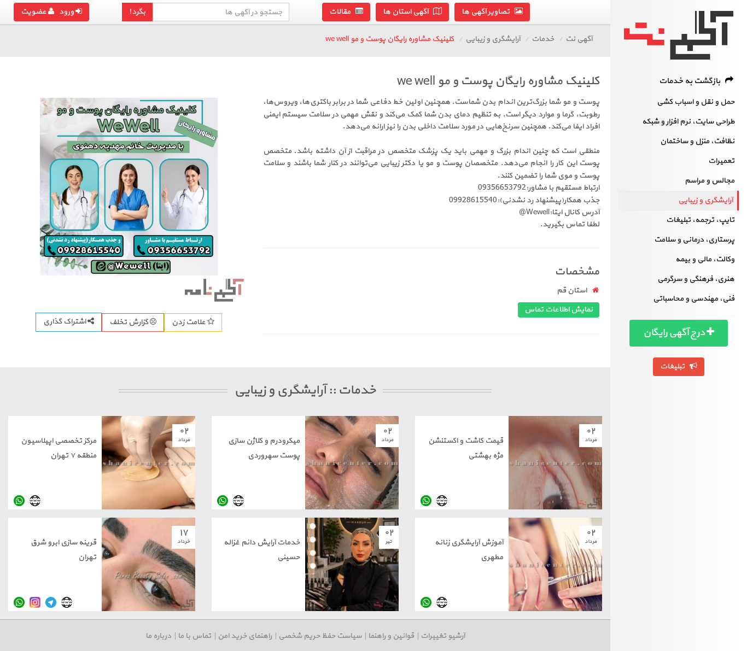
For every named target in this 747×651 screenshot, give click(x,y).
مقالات (342, 11)
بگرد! (137, 11)
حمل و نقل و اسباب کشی (695, 102)
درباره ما (158, 636)
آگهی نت (578, 39)
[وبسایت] (441, 500)
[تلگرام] (50, 602)
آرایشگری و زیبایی (705, 200)
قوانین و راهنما (391, 636)
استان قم (572, 290)
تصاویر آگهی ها (488, 11)
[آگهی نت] (678, 35)
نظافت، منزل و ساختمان (697, 141)
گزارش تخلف (129, 322)
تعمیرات (721, 161)
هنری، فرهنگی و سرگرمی (695, 279)
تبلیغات (675, 366)
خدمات (543, 39)
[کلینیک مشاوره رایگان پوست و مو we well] (129, 186)
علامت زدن (189, 322)
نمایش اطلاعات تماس (558, 309)
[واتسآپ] (426, 500)
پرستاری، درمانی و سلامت (694, 239)
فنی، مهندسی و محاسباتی (693, 298)
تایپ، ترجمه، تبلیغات (700, 220)
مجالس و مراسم (709, 180)
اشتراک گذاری (65, 321)
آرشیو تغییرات (443, 636)
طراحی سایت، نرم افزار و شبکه (688, 121)
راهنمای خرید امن (245, 636)
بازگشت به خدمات (692, 81)
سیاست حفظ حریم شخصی (319, 636)
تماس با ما (194, 636)
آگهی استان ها (408, 11)
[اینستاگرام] (35, 602)
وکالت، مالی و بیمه (704, 259)
